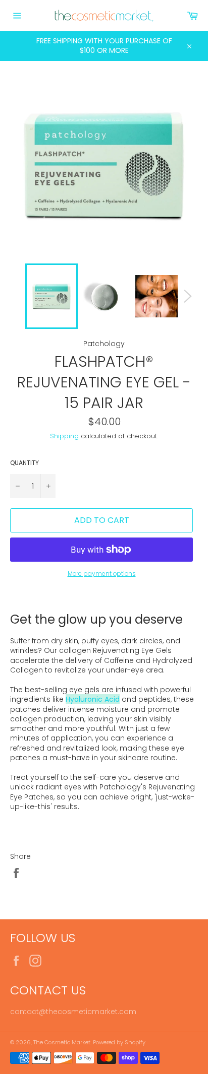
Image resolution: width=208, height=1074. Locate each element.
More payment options (102, 574)
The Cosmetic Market (61, 1042)
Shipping (64, 436)
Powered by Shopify (119, 1042)
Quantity (24, 463)
